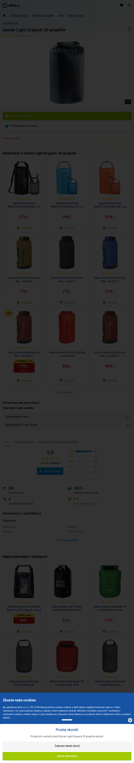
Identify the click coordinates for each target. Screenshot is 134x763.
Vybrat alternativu (67, 756)
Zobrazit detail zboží (67, 746)
